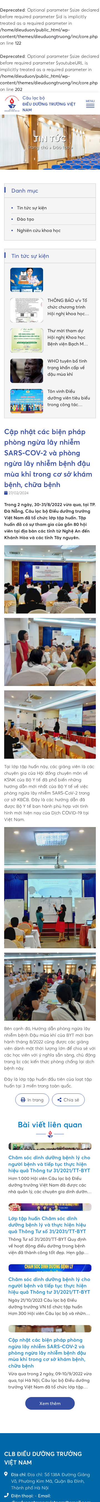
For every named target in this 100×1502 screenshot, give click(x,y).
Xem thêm (50, 1403)
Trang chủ (38, 147)
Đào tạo (60, 147)
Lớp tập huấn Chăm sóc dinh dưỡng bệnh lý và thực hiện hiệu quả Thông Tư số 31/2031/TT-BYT (47, 1224)
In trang (36, 1100)
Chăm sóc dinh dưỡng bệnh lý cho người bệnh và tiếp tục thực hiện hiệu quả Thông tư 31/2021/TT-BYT (49, 1164)
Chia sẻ (71, 1100)
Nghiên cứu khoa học (39, 230)
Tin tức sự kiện (32, 207)
